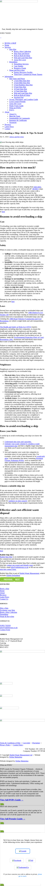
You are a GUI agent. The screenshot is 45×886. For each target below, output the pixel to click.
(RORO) (35, 189)
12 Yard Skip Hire (20, 91)
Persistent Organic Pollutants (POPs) (24, 459)
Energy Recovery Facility (23, 72)
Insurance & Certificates (18, 120)
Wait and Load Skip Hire (23, 58)
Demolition (13, 62)
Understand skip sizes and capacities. (18, 442)
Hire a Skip (4, 608)
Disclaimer (36, 743)
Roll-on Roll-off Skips (22, 56)
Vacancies (12, 122)
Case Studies (18, 66)
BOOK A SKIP (10, 43)
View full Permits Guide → (12, 819)
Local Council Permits (17, 102)
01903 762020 (5, 626)
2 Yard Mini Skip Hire (22, 81)
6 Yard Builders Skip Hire (23, 85)
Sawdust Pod (18, 97)
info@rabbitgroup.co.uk (19, 567)
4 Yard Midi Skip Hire (22, 83)
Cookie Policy (18, 745)
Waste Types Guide (16, 106)
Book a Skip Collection (22, 51)
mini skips (37, 187)
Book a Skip (4, 589)
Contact (7, 129)
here (3, 212)
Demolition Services (21, 64)
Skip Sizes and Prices (21, 54)
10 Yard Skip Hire (20, 89)
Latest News (9, 127)
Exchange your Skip (7, 610)
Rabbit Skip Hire (6, 557)
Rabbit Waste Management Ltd (21, 755)
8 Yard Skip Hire (20, 87)
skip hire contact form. (8, 569)
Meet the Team (14, 116)
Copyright (26, 743)
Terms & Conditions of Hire (10, 743)
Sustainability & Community (19, 118)
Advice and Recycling (16, 137)
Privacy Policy (5, 745)
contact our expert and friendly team (20, 565)
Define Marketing (15, 757)
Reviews (8, 125)
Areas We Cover (20, 60)
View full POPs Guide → (11, 800)
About (7, 112)
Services (8, 47)
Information (9, 76)
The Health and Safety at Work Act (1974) (15, 327)
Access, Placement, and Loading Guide (23, 99)
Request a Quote (20, 68)
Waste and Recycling (17, 70)
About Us (12, 114)
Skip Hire (12, 49)
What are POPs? (15, 108)
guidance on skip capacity (18, 501)
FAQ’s (11, 110)
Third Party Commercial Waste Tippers (28, 74)
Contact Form (5, 630)
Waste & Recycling (7, 616)
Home (7, 45)
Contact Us (4, 599)
